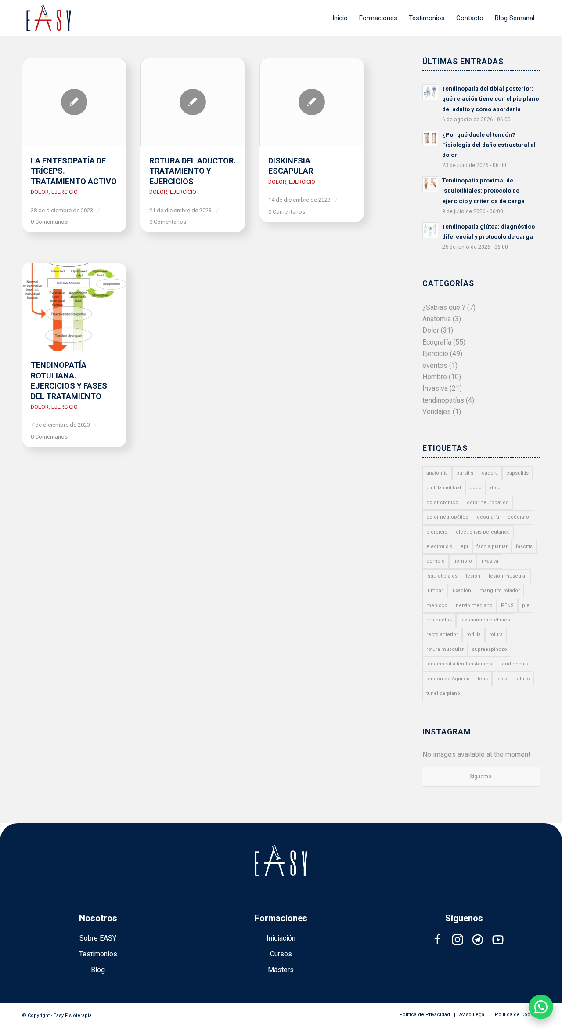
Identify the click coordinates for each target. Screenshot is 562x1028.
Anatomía (436, 319)
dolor (496, 487)
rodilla (473, 634)
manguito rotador (499, 590)
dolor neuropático (447, 517)
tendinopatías (443, 400)
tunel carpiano (443, 693)
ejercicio (436, 532)
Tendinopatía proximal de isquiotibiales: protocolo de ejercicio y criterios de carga (483, 190)
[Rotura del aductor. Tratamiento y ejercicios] (192, 102)
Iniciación (281, 938)
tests (501, 679)
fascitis (524, 546)
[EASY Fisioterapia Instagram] (457, 939)
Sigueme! (481, 777)
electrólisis (439, 546)
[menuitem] (340, 18)
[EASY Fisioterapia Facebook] (437, 939)
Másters (281, 970)
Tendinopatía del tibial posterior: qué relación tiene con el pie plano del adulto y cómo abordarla (490, 98)
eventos (434, 365)
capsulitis (517, 473)
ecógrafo (518, 517)
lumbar (434, 590)
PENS (507, 605)
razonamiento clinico (485, 620)
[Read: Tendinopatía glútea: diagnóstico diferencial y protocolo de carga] (430, 230)
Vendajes (436, 411)
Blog (98, 970)
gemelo (435, 561)
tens (483, 679)
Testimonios (98, 954)
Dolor (40, 192)
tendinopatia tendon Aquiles (459, 664)
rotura (496, 634)
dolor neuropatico (488, 502)
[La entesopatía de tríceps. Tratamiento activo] (74, 102)
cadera (490, 473)
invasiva (489, 561)
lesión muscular (508, 576)
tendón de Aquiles (447, 679)
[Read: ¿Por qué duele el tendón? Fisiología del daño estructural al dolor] (430, 138)
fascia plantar (492, 546)
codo (475, 487)
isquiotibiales (442, 576)
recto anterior (442, 634)
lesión (473, 576)
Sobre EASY (97, 938)
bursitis (464, 473)
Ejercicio (64, 192)
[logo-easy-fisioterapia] (49, 18)
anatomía (437, 473)
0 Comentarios (49, 221)
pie (526, 605)
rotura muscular (445, 649)
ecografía (488, 517)
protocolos (439, 620)
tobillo (522, 679)
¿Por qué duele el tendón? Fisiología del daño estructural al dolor (489, 144)
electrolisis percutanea (483, 532)
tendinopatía (515, 664)
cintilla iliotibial (443, 487)
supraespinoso (489, 649)
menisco (436, 605)
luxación (461, 590)
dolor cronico (442, 502)
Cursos (281, 954)
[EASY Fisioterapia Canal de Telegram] (477, 939)
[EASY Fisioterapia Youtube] (497, 939)
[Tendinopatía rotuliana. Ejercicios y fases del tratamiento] (74, 307)
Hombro (434, 377)
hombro (462, 561)
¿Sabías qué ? (443, 307)
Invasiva (435, 388)
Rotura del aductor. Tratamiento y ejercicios (192, 171)
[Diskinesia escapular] (311, 102)
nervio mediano (474, 605)
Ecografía (436, 342)
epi (464, 546)
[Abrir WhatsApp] (541, 1007)
